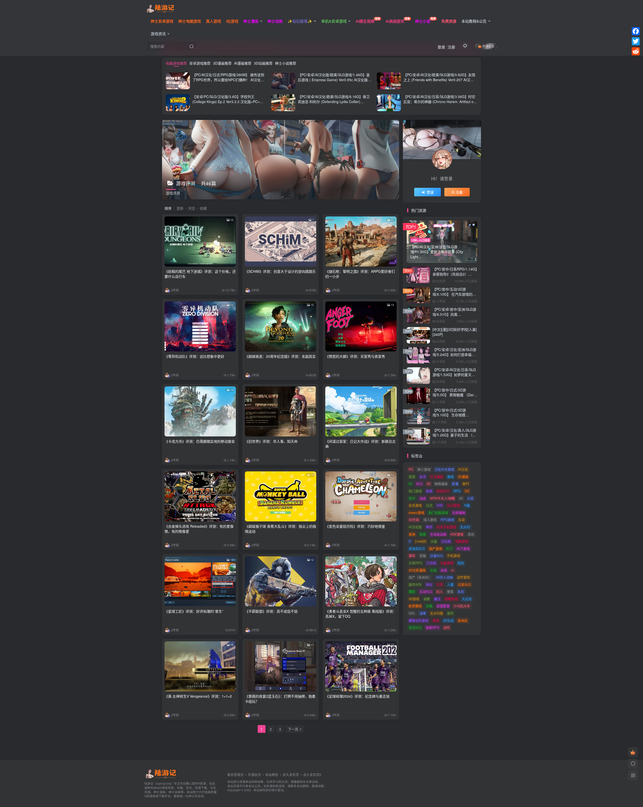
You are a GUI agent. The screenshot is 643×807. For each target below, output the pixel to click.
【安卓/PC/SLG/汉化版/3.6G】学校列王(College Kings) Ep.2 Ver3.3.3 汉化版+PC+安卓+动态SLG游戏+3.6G (227, 101)
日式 (429, 505)
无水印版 (436, 613)
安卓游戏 (415, 505)
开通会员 (488, 46)
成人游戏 (430, 519)
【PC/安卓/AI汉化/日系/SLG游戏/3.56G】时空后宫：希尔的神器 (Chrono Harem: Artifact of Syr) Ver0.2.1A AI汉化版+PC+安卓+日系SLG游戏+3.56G (439, 104)
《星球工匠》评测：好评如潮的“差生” (194, 611)
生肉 (433, 570)
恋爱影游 (443, 605)
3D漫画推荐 (222, 63)
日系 (470, 498)
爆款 (412, 591)
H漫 (467, 505)
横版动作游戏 (418, 620)
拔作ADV (415, 584)
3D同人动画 (444, 577)
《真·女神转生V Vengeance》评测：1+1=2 (198, 696)
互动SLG (425, 591)
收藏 (203, 208)
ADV (440, 505)
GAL (412, 613)
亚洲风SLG (417, 548)
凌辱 (422, 613)
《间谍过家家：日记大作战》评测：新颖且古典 (360, 444)
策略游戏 (451, 598)
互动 (461, 519)
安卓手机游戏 (446, 526)
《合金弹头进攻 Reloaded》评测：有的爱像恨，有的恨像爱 (199, 529)
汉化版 (446, 541)
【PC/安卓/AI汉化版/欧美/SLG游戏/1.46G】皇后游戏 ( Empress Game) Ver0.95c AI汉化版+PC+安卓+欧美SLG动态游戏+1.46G (334, 79)
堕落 (450, 591)
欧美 (429, 490)
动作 (446, 627)
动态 (422, 498)
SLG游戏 (453, 505)
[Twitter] (636, 41)
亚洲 (412, 534)
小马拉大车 (462, 605)
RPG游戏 (447, 519)
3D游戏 (414, 598)
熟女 (429, 584)
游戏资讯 (158, 33)
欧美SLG (443, 490)
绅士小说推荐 (285, 63)
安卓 (422, 476)
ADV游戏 (456, 534)
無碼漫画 (441, 483)
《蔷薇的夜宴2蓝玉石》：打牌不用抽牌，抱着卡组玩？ (280, 699)
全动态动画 (438, 534)
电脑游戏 (461, 541)
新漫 (455, 483)
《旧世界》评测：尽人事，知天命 (271, 441)
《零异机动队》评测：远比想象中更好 (194, 356)
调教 (426, 598)
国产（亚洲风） (420, 577)
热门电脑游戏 (438, 512)
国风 (460, 562)
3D (428, 483)
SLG (419, 483)
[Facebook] (636, 31)
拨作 (450, 613)
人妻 (450, 584)
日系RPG (415, 562)
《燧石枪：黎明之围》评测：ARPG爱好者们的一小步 (360, 274)
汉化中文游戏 (444, 469)
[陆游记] (160, 8)
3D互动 (448, 620)
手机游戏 (453, 555)
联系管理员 (235, 774)
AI (410, 483)
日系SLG (464, 584)
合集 (429, 605)
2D (461, 498)
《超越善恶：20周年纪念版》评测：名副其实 (280, 356)
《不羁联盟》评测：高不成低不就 (271, 611)
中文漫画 (436, 476)
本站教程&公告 (474, 21)
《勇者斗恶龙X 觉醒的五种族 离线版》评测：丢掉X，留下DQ (360, 614)
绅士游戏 (424, 469)
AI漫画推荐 (242, 63)
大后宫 (467, 598)
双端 (422, 555)
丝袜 (444, 570)
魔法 (437, 598)
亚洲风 (462, 620)
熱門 (465, 483)
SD (467, 490)
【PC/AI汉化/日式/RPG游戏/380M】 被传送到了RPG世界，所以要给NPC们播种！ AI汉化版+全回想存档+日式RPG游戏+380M (228, 79)
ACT (449, 548)
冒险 (412, 555)
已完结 (431, 562)
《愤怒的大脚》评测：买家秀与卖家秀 (355, 356)
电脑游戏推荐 (176, 63)
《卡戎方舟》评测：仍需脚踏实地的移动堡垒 (200, 441)
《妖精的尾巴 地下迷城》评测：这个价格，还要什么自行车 (200, 274)
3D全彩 (414, 519)
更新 (180, 208)
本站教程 (271, 774)
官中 (412, 498)
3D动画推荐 (263, 63)
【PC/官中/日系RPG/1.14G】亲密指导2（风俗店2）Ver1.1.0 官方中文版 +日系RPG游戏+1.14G (455, 276)
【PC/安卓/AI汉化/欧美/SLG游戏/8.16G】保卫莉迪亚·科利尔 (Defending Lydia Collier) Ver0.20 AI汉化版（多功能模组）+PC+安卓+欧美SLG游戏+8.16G (334, 104)
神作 (429, 526)
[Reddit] (636, 51)
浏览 (191, 208)
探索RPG (432, 627)
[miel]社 (420, 541)
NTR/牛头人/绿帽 (442, 498)
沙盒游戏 (446, 562)
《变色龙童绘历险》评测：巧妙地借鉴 (355, 526)
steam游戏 (416, 512)
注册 (451, 47)
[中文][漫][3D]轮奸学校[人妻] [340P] (455, 332)
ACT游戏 (463, 548)
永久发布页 (291, 774)
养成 (436, 620)
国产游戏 (435, 548)
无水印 (465, 526)
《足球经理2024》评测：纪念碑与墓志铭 (357, 696)
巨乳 (440, 584)
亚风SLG (415, 627)
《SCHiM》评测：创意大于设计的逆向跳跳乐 (280, 271)
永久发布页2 (312, 774)
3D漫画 (463, 476)
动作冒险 (463, 577)
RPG (456, 490)
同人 (439, 591)
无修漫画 (458, 512)
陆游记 (267, 790)
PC (411, 469)
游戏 (450, 476)
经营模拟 (415, 605)
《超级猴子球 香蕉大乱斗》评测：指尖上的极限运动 (280, 529)
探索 (422, 534)
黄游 (412, 476)
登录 (441, 47)
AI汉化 (463, 469)
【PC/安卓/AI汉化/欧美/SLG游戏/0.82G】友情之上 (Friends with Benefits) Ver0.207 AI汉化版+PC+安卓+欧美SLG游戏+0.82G (439, 79)
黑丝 (471, 534)
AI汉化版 (415, 526)
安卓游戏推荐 (199, 63)
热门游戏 (415, 490)
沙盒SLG (436, 555)
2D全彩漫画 (417, 570)
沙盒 (434, 541)
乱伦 (461, 591)
